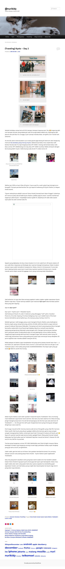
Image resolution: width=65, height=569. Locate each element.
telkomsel (28, 555)
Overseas (17, 517)
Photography (20, 36)
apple (34, 544)
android (27, 544)
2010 (21, 544)
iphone (12, 551)
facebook (20, 548)
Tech (13, 36)
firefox (27, 548)
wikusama (43, 556)
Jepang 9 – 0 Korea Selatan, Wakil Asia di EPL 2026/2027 (21, 530)
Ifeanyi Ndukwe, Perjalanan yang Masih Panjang (19, 535)
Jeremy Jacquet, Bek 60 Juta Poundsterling (17, 532)
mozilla (41, 551)
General (12, 517)
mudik (48, 552)
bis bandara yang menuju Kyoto (21, 142)
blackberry (42, 544)
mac (27, 552)
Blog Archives (38, 36)
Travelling (22, 517)
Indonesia (47, 548)
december (11, 547)
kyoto (42, 517)
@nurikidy (10, 9)
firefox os (33, 548)
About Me (47, 36)
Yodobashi (55, 517)
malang (32, 551)
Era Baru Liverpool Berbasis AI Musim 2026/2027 (19, 537)
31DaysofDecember (12, 544)
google (39, 548)
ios (6, 552)
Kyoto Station (48, 517)
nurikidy (10, 555)
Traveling (29, 36)
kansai (38, 517)
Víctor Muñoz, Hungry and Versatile (15, 533)
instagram (54, 548)
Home (7, 36)
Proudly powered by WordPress (32, 563)
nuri (19, 51)
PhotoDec (18, 556)
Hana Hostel (33, 517)
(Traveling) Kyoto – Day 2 (17, 48)
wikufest (37, 556)
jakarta (21, 551)
